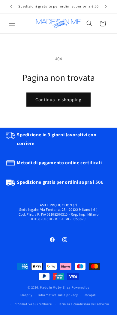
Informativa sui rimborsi (33, 304)
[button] (12, 23)
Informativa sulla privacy (58, 295)
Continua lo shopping (58, 99)
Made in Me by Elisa (55, 287)
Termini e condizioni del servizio (83, 304)
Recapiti (90, 295)
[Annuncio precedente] (11, 6)
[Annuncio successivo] (105, 6)
